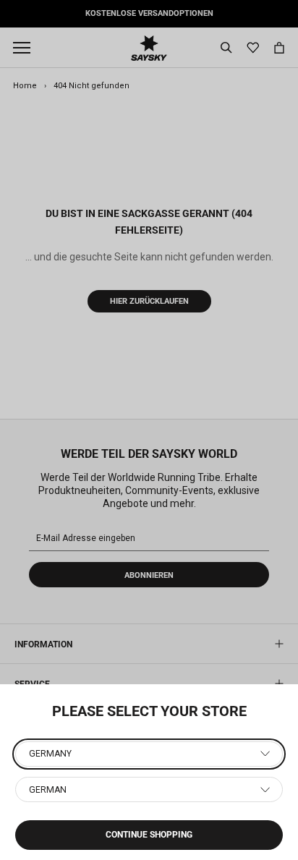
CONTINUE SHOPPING (149, 835)
